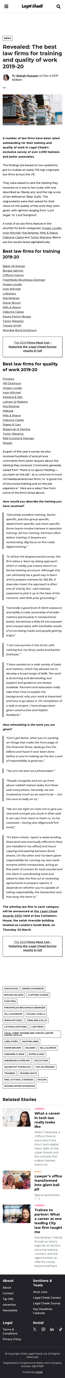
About (7, 1287)
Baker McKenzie (14, 266)
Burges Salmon (13, 270)
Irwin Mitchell (12, 232)
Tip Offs (8, 1299)
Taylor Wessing (40, 237)
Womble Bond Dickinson (20, 330)
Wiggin (7, 443)
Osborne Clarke (13, 237)
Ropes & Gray (12, 424)
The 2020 (32, 346)
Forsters (8, 379)
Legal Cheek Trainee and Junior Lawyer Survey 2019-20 (28, 1034)
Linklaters (9, 293)
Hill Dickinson (12, 383)
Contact (8, 1293)
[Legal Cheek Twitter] (34, 1329)
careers (39, 1109)
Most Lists (40, 1292)
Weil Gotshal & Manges (18, 438)
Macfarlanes (30, 232)
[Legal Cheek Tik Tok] (60, 1329)
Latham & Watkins (15, 401)
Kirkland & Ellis (12, 397)
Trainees (9, 1073)
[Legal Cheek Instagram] (43, 1329)
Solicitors (41, 1060)
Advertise (9, 1304)
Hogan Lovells (51, 228)
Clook (39, 1372)
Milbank (8, 410)
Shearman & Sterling (16, 429)
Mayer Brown (12, 302)
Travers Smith (12, 325)
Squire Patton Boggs (17, 316)
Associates (11, 988)
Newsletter (10, 1310)
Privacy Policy (12, 1339)
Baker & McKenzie (33, 988)
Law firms (37, 1026)
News (7, 38)
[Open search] (58, 6)
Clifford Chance (13, 275)
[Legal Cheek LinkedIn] (52, 1329)
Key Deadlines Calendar (42, 1311)
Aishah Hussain (27, 75)
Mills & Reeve (49, 232)
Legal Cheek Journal (46, 1303)
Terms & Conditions (10, 1331)
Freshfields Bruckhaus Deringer (24, 280)
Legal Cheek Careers (47, 1297)
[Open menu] (6, 6)
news (37, 1172)
